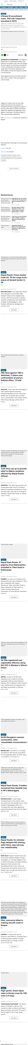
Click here (4, 148)
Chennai (4, 7)
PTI (1, 285)
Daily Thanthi (13, 1)
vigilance (14, 155)
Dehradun (9, 155)
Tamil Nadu (10, 7)
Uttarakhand (3, 155)
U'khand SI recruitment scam (6, 157)
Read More (14, 310)
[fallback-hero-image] (6, 201)
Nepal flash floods (13, 493)
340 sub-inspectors (17, 157)
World (21, 7)
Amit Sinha (3, 160)
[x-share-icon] (5, 55)
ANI (2, 49)
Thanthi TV (21, 1)
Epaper (6, 1)
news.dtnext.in (8, 117)
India (16, 7)
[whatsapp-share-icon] (2, 55)
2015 (19, 155)
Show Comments (14, 168)
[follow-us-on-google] (25, 55)
